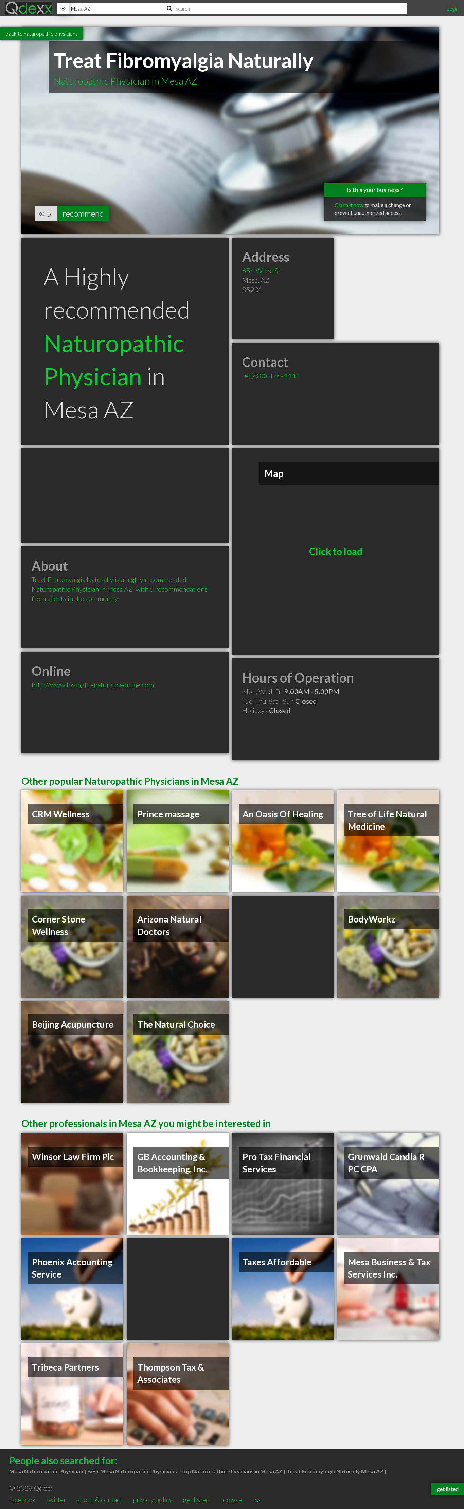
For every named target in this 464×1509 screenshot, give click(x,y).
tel (271, 376)
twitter (56, 1499)
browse (231, 1499)
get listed (196, 1499)
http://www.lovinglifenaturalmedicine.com (93, 685)
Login (452, 8)
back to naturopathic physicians (41, 33)
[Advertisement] (125, 495)
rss (256, 1499)
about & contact (99, 1499)
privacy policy (153, 1499)
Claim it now (349, 205)
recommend (83, 213)
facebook (22, 1499)
